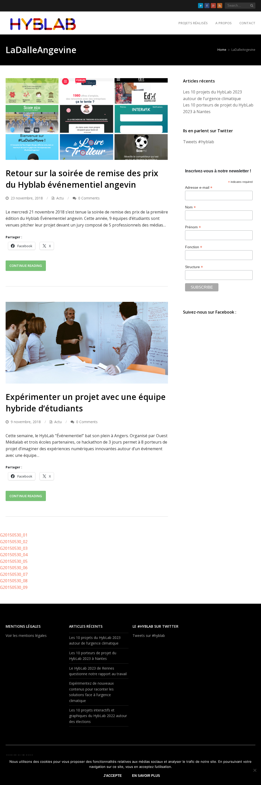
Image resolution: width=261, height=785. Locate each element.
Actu (60, 198)
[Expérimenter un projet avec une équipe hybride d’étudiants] (87, 343)
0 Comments (89, 198)
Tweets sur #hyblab (149, 635)
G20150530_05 (14, 561)
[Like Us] (207, 5)
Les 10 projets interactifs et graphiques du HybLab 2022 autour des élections (98, 716)
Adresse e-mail (198, 187)
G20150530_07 (14, 574)
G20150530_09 (14, 587)
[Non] (254, 770)
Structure (194, 267)
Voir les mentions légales (26, 635)
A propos (223, 23)
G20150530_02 (14, 541)
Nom (190, 207)
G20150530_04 (14, 554)
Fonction (193, 247)
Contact (247, 23)
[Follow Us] (200, 5)
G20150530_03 (14, 548)
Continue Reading (25, 265)
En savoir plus (146, 776)
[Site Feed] (219, 5)
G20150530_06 (14, 567)
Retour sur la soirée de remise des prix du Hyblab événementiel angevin (82, 179)
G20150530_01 (14, 535)
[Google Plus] (213, 5)
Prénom (193, 227)
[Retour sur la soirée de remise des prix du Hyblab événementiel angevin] (87, 119)
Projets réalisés (193, 23)
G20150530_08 (14, 581)
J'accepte (112, 776)
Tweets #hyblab (198, 142)
